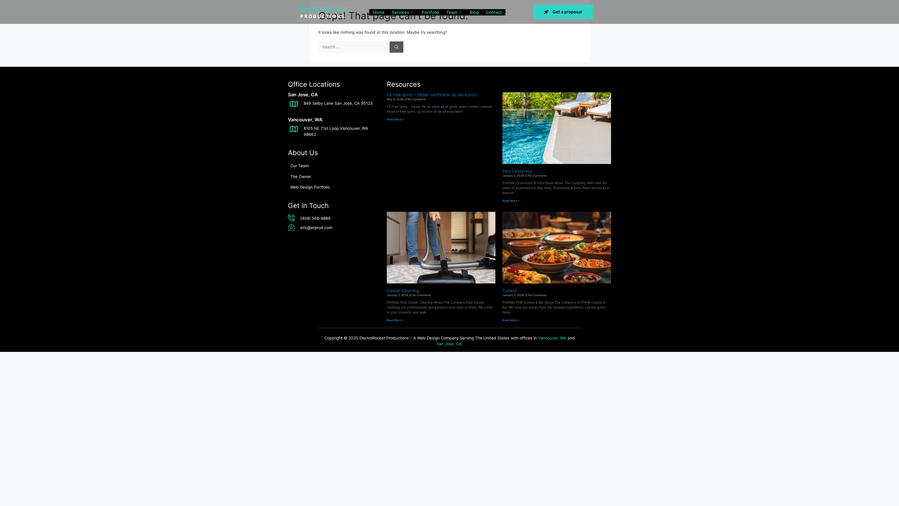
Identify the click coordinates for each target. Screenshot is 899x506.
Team (451, 12)
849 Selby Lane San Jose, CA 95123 (338, 103)
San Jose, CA (449, 344)
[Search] (396, 47)
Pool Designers (517, 171)
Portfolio (430, 12)
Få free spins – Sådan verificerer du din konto (432, 94)
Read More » (395, 119)
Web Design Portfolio (310, 187)
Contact (494, 12)
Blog (474, 12)
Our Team (299, 166)
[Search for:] (354, 47)
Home (379, 12)
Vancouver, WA (552, 338)
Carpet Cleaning (403, 290)
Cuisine (509, 290)
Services (400, 12)
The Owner (300, 176)
